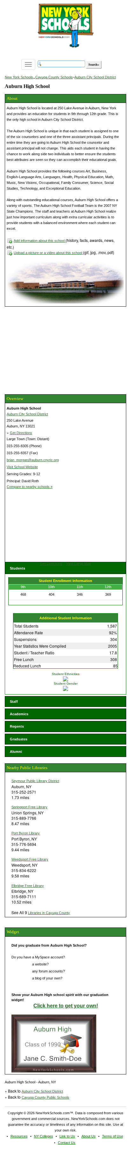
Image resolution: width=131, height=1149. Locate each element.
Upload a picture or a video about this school (48, 253)
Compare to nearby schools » (29, 487)
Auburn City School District (95, 77)
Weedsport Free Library (29, 859)
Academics (19, 714)
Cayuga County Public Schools (45, 1097)
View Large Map (78, 563)
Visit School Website (22, 467)
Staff (14, 701)
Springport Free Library (29, 807)
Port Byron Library (25, 833)
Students (17, 568)
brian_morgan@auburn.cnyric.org (33, 460)
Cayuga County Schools (54, 77)
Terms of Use (112, 1136)
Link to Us (67, 1136)
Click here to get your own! (65, 1005)
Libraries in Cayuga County (49, 913)
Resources (19, 1136)
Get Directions (21, 433)
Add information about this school (40, 241)
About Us (88, 1136)
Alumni (16, 751)
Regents (17, 726)
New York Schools (19, 77)
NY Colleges (43, 1136)
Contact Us (66, 1143)
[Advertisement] (52, 349)
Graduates (18, 739)
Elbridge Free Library (27, 886)
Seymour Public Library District (35, 781)
